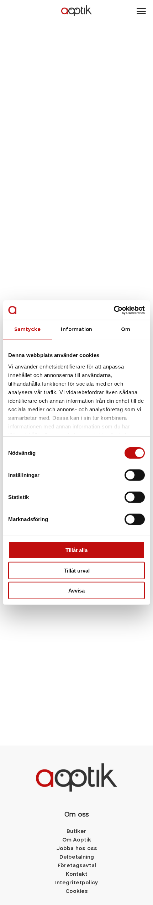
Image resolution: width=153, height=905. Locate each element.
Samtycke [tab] (27, 329)
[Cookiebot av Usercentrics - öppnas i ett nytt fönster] (114, 310)
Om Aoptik (76, 840)
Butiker (76, 831)
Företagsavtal (76, 866)
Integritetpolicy (76, 883)
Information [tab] (76, 329)
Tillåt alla (76, 550)
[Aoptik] (76, 10)
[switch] (135, 475)
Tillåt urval (77, 570)
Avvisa (76, 591)
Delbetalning (76, 857)
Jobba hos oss (76, 848)
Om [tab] (125, 329)
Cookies (76, 891)
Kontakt (76, 874)
